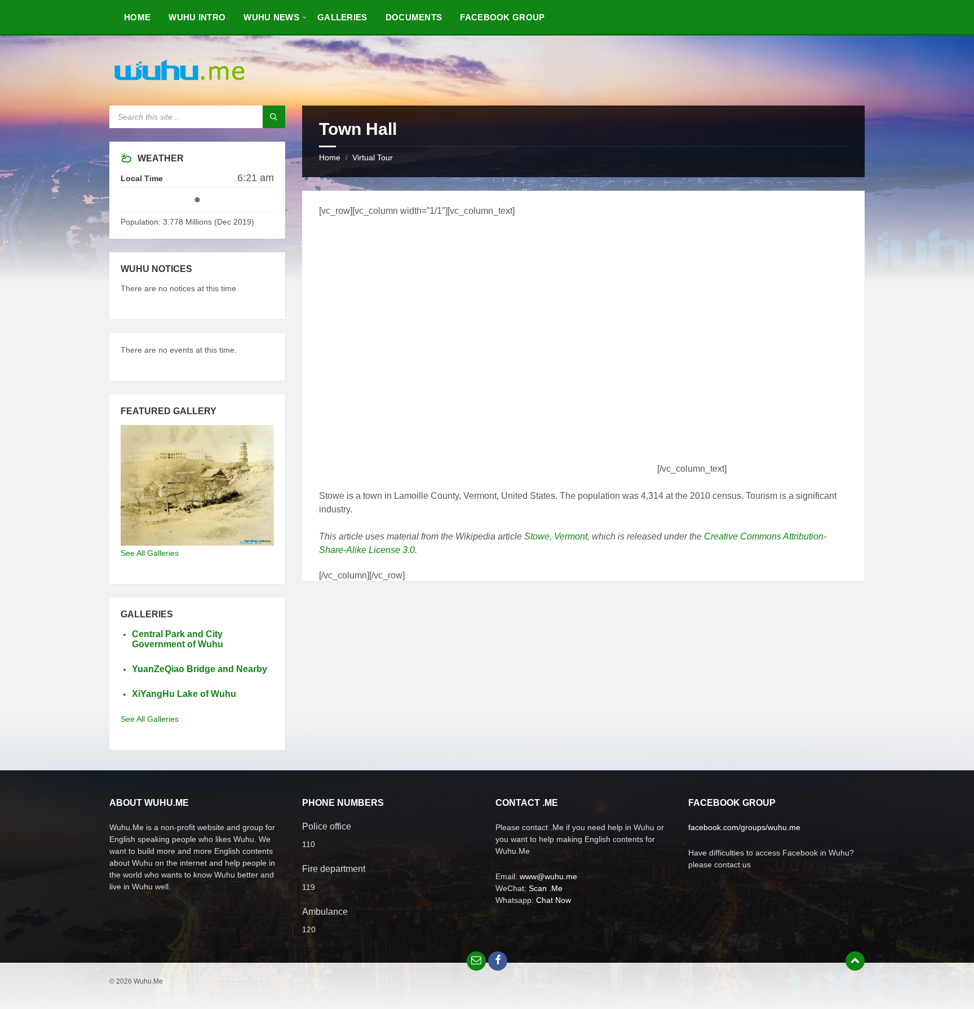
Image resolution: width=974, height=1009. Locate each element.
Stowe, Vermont (555, 536)
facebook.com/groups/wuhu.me (744, 827)
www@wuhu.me (548, 876)
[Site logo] (179, 83)
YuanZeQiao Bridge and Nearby (199, 669)
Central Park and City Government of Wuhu (177, 639)
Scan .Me (546, 888)
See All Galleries (150, 553)
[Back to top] (855, 961)
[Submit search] (274, 117)
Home (329, 157)
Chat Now (553, 900)
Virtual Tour (372, 157)
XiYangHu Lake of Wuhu (184, 694)
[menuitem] (137, 17)
